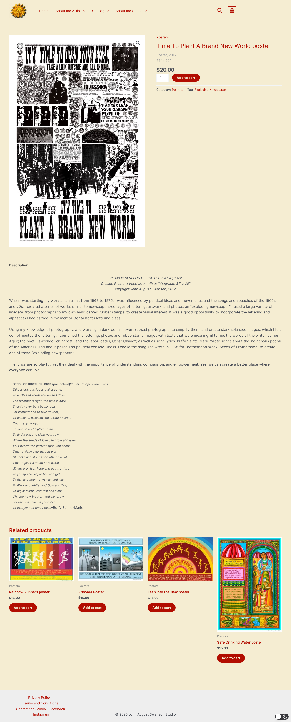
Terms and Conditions (40, 703)
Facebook (57, 709)
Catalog (98, 11)
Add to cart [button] (23, 608)
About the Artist (68, 11)
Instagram (41, 714)
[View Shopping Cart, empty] (255, 10)
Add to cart (186, 78)
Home (44, 11)
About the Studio (129, 11)
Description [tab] (18, 265)
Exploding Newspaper (210, 89)
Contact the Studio (31, 709)
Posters (162, 37)
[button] (83, 11)
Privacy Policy (39, 697)
